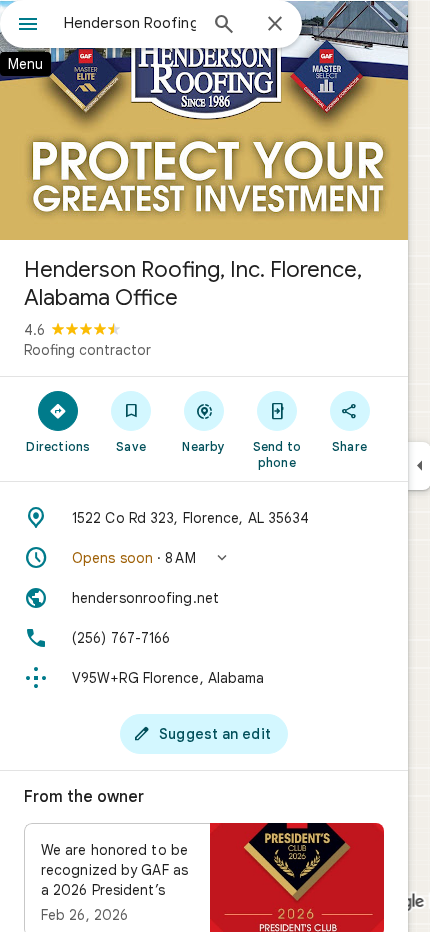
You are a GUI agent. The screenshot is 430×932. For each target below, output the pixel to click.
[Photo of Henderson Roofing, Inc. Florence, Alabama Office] (204, 120)
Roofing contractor (87, 350)
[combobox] (130, 23)
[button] (204, 558)
